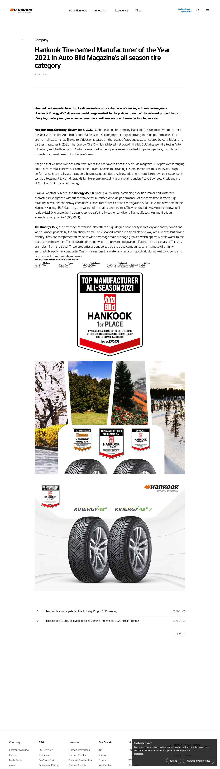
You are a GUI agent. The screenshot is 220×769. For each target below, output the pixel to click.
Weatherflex (105, 765)
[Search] (198, 10)
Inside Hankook (77, 10)
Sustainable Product (49, 765)
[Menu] (207, 10)
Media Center (16, 760)
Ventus (102, 755)
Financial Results (77, 755)
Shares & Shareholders (80, 760)
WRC (131, 760)
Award (12, 765)
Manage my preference (198, 760)
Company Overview (19, 749)
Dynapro (103, 760)
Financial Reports (77, 765)
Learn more (138, 753)
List (179, 634)
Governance (45, 755)
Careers (13, 755)
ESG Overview (46, 749)
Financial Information (79, 749)
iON (100, 749)
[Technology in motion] (184, 10)
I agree (173, 760)
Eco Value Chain (47, 760)
